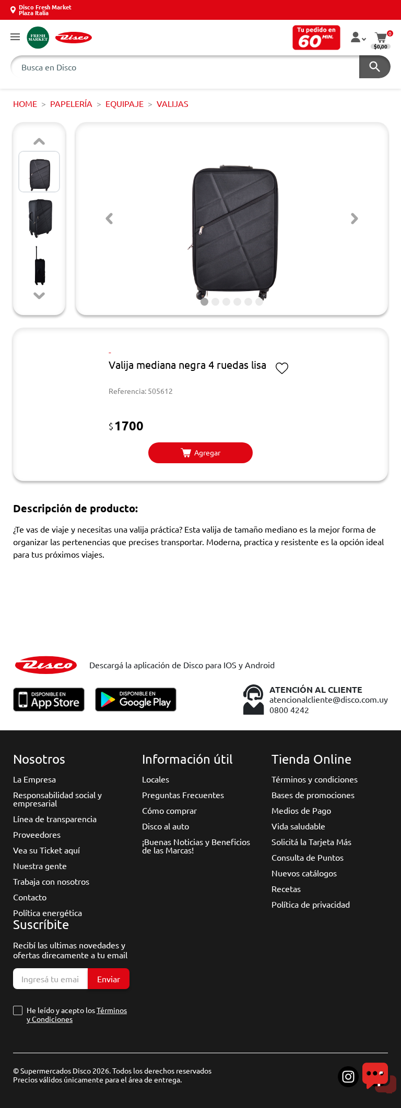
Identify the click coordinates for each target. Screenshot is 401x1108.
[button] (15, 37)
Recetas (286, 888)
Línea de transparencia (55, 818)
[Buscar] (375, 66)
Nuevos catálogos (304, 873)
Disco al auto (165, 826)
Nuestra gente (40, 865)
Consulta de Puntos (308, 857)
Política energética (47, 912)
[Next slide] (39, 295)
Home (25, 103)
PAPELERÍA (71, 103)
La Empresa (34, 779)
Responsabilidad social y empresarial (57, 798)
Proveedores (37, 834)
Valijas (172, 103)
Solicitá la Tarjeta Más (311, 841)
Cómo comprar (169, 810)
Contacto (29, 897)
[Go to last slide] (109, 218)
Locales (155, 779)
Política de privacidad (311, 904)
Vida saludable (298, 826)
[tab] (204, 302)
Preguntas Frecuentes (183, 794)
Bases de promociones (313, 794)
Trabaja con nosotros (51, 881)
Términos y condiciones (315, 779)
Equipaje (124, 103)
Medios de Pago (301, 810)
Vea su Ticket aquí (46, 850)
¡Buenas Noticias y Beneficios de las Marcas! (196, 845)
